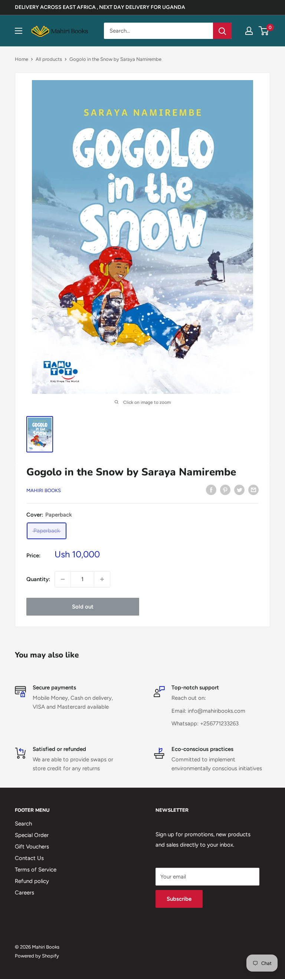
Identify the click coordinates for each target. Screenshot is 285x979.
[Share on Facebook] (211, 489)
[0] (264, 30)
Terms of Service (35, 869)
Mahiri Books (43, 490)
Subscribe (179, 899)
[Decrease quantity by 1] (63, 579)
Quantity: (38, 579)
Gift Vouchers (32, 846)
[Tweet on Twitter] (239, 489)
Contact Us (29, 858)
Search (23, 823)
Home (21, 59)
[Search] (222, 31)
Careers (24, 892)
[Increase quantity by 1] (102, 579)
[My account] (249, 31)
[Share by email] (253, 489)
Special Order (32, 835)
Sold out (83, 606)
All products (49, 59)
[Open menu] (18, 31)
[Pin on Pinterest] (225, 489)
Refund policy (32, 881)
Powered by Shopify (37, 956)
